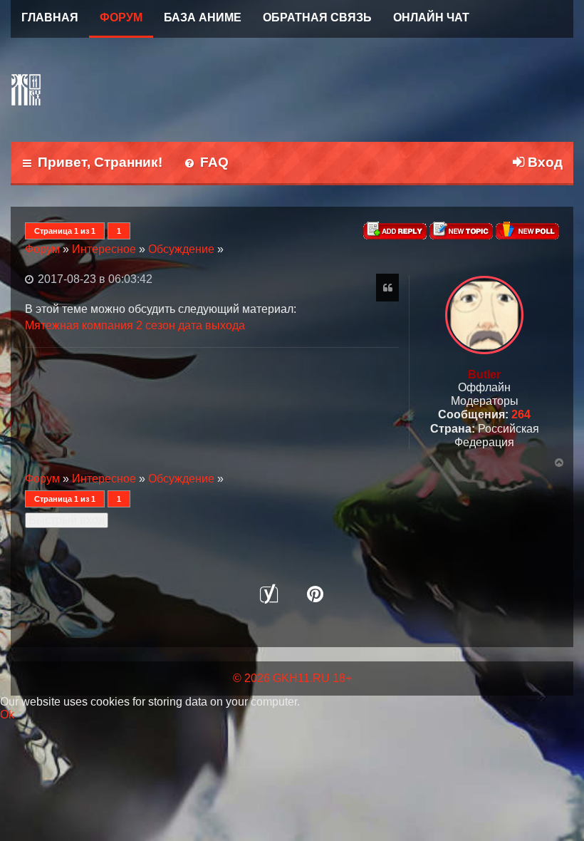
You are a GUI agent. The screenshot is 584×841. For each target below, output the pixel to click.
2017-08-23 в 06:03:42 (93, 279)
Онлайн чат (431, 17)
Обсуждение (181, 249)
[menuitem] (206, 163)
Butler (484, 374)
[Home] (28, 89)
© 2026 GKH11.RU (281, 678)
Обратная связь (317, 17)
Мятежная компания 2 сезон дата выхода (135, 325)
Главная (49, 17)
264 (521, 414)
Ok (7, 714)
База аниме (202, 17)
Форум (121, 17)
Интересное (104, 249)
